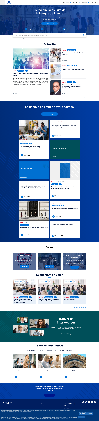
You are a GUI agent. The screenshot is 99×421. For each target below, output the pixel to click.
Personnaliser (81, 416)
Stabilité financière (44, 405)
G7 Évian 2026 (44, 401)
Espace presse (66, 405)
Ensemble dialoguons (23, 401)
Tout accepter (82, 413)
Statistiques (43, 407)
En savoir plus (23, 177)
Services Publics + (67, 408)
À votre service (44, 403)
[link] (30, 29)
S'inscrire (49, 395)
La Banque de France (23, 403)
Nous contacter (67, 401)
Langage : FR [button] (84, 2)
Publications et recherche (23, 407)
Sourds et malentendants (68, 403)
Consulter (54, 156)
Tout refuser (89, 413)
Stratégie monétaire (22, 405)
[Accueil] (7, 403)
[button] (94, 2)
